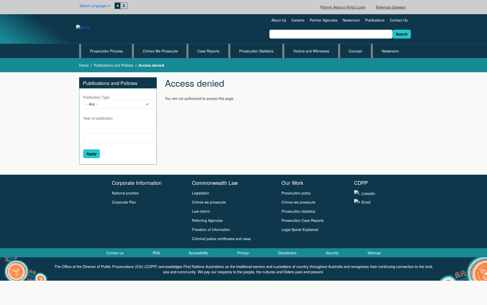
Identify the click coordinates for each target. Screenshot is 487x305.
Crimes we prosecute (209, 202)
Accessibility (198, 252)
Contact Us (399, 20)
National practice (125, 192)
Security (332, 252)
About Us (278, 20)
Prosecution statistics (298, 211)
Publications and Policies (113, 65)
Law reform (201, 211)
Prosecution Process (106, 50)
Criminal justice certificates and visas (221, 238)
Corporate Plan (124, 202)
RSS (156, 252)
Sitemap (374, 252)
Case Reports (208, 50)
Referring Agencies (207, 220)
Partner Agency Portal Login (343, 7)
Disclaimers (287, 252)
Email (365, 202)
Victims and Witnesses (311, 50)
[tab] (117, 6)
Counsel (355, 50)
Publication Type (96, 97)
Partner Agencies (323, 20)
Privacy (243, 252)
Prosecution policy (296, 192)
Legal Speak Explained (300, 229)
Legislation (200, 192)
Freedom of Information (211, 229)
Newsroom (351, 20)
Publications (375, 20)
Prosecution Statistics (256, 50)
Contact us (115, 252)
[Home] (85, 27)
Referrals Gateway (391, 7)
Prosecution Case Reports (303, 220)
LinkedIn (368, 193)
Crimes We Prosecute (160, 50)
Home (84, 65)
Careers (297, 20)
